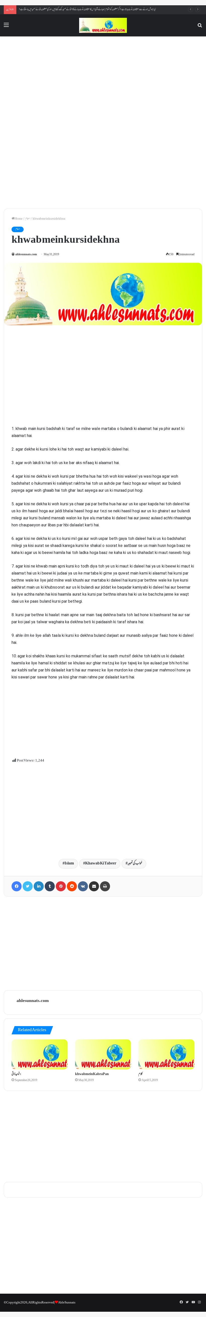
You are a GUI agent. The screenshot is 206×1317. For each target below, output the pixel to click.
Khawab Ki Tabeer (100, 863)
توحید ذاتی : (16, 1074)
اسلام (27, 219)
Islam (69, 863)
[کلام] (166, 1054)
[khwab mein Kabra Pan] (103, 1054)
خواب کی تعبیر (135, 863)
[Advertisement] (103, 80)
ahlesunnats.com (26, 254)
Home (19, 219)
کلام (140, 1074)
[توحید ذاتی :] (40, 1054)
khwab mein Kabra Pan (92, 1074)
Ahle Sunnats (66, 1302)
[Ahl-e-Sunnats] (103, 25)
